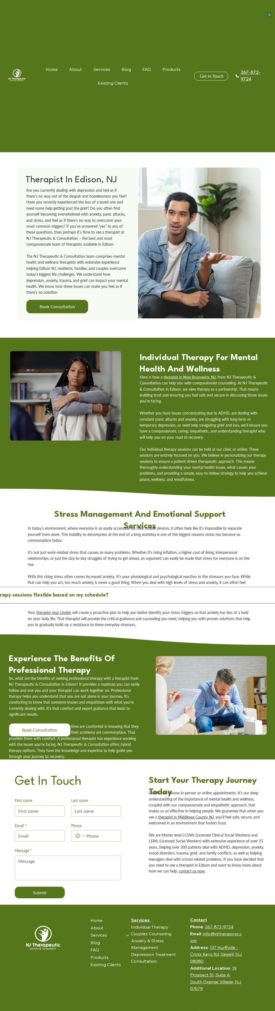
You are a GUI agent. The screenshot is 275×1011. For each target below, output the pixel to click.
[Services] (128, 935)
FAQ (95, 949)
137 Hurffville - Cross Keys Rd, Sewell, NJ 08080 (216, 954)
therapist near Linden (53, 612)
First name (23, 800)
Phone (76, 825)
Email (20, 825)
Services (99, 935)
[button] (269, 13)
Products (99, 957)
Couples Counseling (151, 933)
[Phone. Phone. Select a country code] (80, 836)
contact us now (192, 871)
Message (23, 850)
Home (97, 920)
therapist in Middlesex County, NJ (186, 817)
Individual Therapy (149, 927)
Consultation (144, 961)
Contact (198, 919)
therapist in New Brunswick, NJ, (190, 377)
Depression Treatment (153, 954)
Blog (95, 942)
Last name (79, 800)
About (97, 927)
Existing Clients (106, 964)
